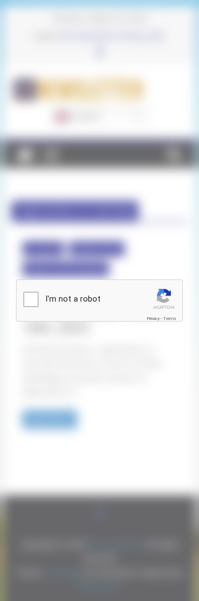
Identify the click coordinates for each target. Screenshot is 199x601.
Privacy (153, 318)
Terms (169, 318)
